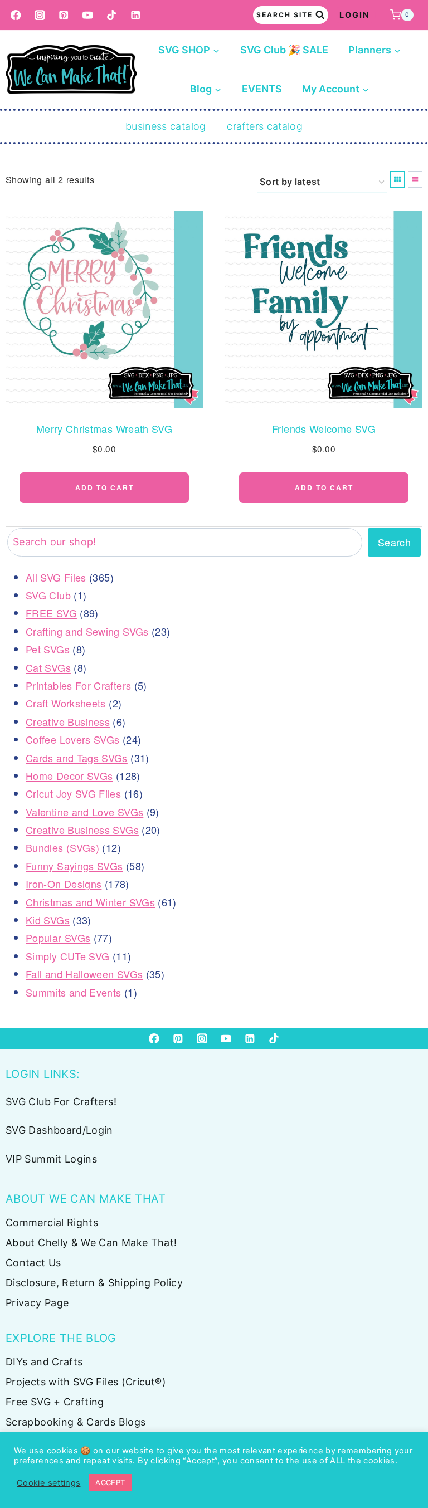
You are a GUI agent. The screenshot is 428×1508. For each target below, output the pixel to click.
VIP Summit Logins (51, 1159)
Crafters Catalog (265, 126)
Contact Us (33, 1262)
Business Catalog (165, 126)
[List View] (415, 179)
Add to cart (104, 487)
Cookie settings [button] (48, 1483)
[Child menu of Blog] (206, 89)
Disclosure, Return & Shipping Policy (94, 1283)
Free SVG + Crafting (55, 1402)
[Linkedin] (135, 15)
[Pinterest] (64, 15)
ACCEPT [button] (110, 1482)
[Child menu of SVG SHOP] (189, 50)
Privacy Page (37, 1303)
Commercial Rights (52, 1222)
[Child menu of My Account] (336, 89)
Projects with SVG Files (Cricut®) (86, 1382)
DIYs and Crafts (44, 1362)
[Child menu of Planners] (374, 50)
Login (354, 14)
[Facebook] (16, 15)
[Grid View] (397, 179)
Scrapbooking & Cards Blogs (75, 1422)
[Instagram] (40, 15)
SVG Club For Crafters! (61, 1101)
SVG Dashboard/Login (59, 1130)
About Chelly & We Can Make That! (91, 1242)
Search (394, 542)
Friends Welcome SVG (324, 428)
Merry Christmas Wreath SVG (104, 428)
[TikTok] (111, 15)
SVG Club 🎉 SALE (284, 50)
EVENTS (262, 89)
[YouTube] (87, 15)
